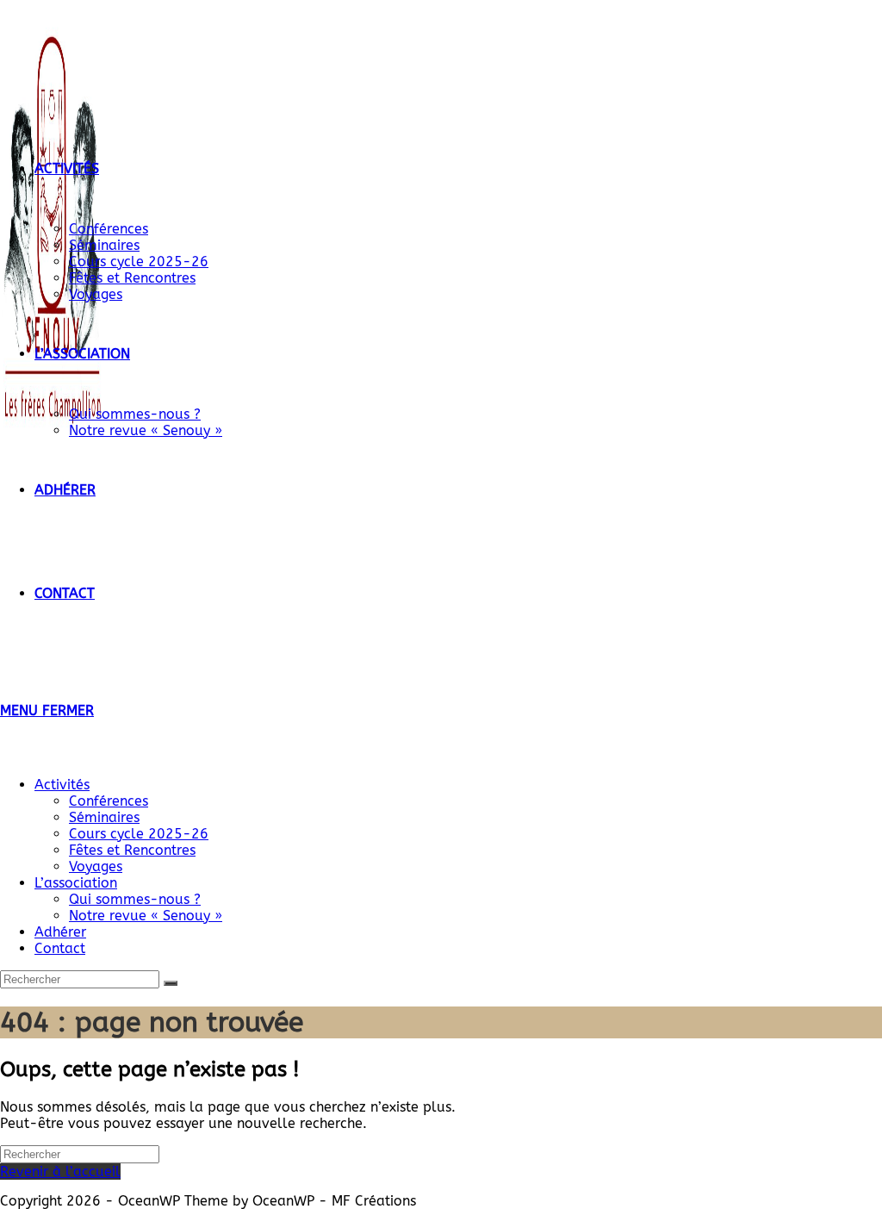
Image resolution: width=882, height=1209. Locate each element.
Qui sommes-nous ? (135, 899)
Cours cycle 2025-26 (138, 834)
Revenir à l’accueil (60, 1171)
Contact (59, 948)
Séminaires (104, 817)
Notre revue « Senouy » (145, 915)
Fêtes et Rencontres (132, 850)
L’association (75, 883)
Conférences (108, 801)
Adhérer (60, 932)
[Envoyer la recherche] (170, 983)
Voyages (95, 866)
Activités (62, 784)
